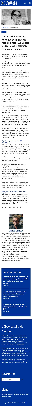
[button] (24, 3)
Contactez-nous (6, 396)
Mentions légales (19, 394)
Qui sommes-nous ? (7, 394)
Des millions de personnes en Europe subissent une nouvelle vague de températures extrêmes (14, 294)
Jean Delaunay (14, 27)
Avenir (4, 32)
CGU (27, 394)
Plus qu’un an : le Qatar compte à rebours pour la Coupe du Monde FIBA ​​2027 (15, 307)
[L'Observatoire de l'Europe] (9, 3)
